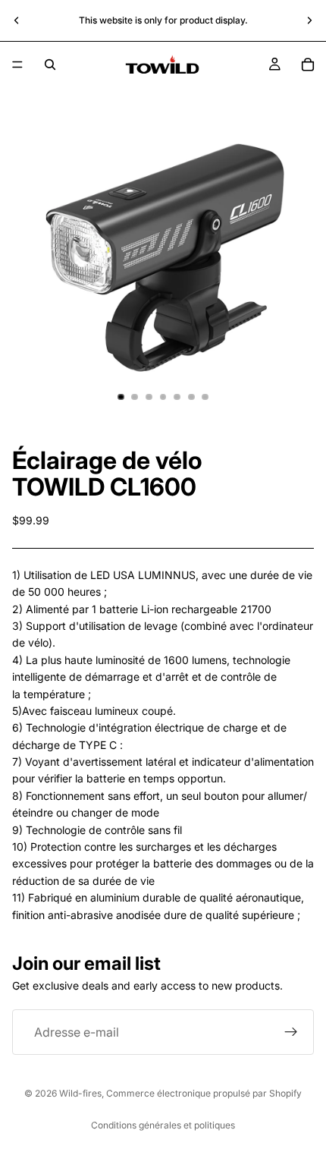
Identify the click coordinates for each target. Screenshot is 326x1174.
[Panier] (307, 64)
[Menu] (17, 64)
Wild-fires (80, 1093)
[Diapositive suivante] (309, 20)
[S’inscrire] (291, 1032)
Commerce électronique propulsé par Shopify (204, 1093)
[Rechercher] (50, 64)
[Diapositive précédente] (16, 20)
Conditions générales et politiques (163, 1125)
